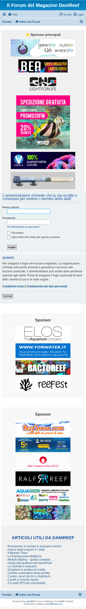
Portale (6, 21)
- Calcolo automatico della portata (28, 573)
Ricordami (17, 232)
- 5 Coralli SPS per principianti (25, 583)
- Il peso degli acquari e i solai (25, 549)
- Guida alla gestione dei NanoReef (29, 563)
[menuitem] (12, 14)
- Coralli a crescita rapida (22, 579)
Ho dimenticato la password (23, 226)
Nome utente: (11, 207)
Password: (9, 218)
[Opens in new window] (43, 48)
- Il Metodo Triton (17, 553)
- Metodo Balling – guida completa (28, 559)
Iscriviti (7, 296)
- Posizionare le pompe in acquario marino (33, 546)
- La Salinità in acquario (21, 566)
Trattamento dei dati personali (47, 286)
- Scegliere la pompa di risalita (25, 569)
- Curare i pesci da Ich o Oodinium (28, 576)
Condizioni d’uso (13, 286)
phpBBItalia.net (54, 604)
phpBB (30, 601)
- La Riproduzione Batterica (24, 556)
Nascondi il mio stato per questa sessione (35, 237)
